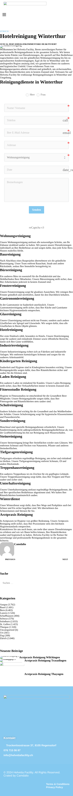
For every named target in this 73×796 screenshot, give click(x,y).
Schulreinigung (27, 414)
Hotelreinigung (61, 336)
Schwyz (4, 618)
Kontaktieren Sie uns (10, 529)
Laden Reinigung (62, 383)
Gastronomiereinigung (11, 307)
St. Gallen (5, 624)
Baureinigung (6, 263)
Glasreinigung (15, 320)
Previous (10, 559)
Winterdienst (13, 505)
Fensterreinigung (16, 292)
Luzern (3, 613)
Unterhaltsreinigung (17, 489)
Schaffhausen (6, 616)
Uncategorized (7, 630)
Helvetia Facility (41, 535)
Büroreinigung (47, 279)
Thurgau (4, 627)
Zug (2, 635)
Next (65, 559)
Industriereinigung (17, 352)
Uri (1, 633)
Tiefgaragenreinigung (30, 461)
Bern (2, 610)
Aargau (3, 604)
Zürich (4, 31)
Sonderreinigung (8, 430)
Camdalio (19, 44)
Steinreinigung (15, 443)
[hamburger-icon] (4, 14)
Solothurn (5, 621)
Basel (2, 607)
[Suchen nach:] (36, 582)
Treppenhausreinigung (19, 477)
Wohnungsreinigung (18, 242)
